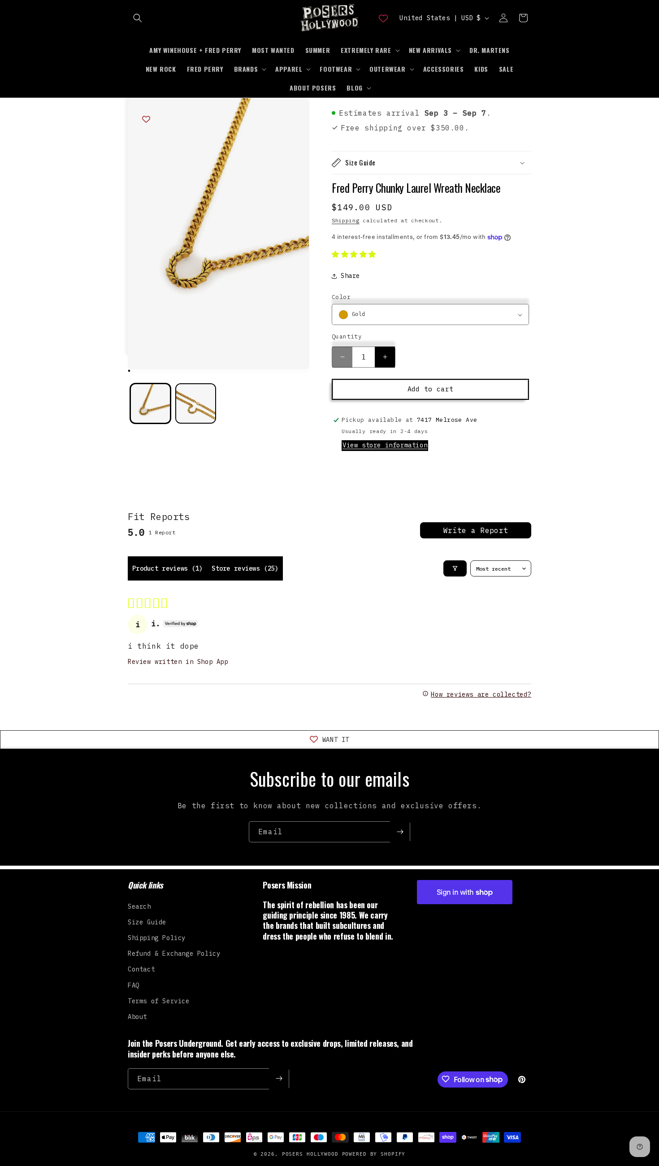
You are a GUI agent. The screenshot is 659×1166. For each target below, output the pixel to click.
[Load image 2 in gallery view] (195, 403)
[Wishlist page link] (383, 17)
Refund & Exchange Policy (174, 953)
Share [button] (350, 276)
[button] (137, 18)
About (137, 1016)
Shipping (346, 220)
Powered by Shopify (374, 1154)
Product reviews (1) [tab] (167, 568)
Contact (141, 969)
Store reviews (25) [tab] (245, 568)
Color (341, 297)
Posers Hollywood (310, 1154)
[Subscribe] (400, 831)
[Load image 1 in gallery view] (150, 403)
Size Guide (147, 922)
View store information (385, 445)
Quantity (347, 336)
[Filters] (455, 568)
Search (139, 906)
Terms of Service (159, 1001)
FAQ (133, 985)
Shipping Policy (157, 937)
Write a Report (475, 530)
